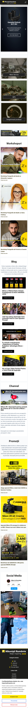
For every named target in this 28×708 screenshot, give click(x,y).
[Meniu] (25, 2)
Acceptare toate (14, 696)
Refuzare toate (14, 704)
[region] (14, 693)
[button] (2, 29)
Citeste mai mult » (4, 180)
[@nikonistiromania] (8, 581)
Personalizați (14, 700)
